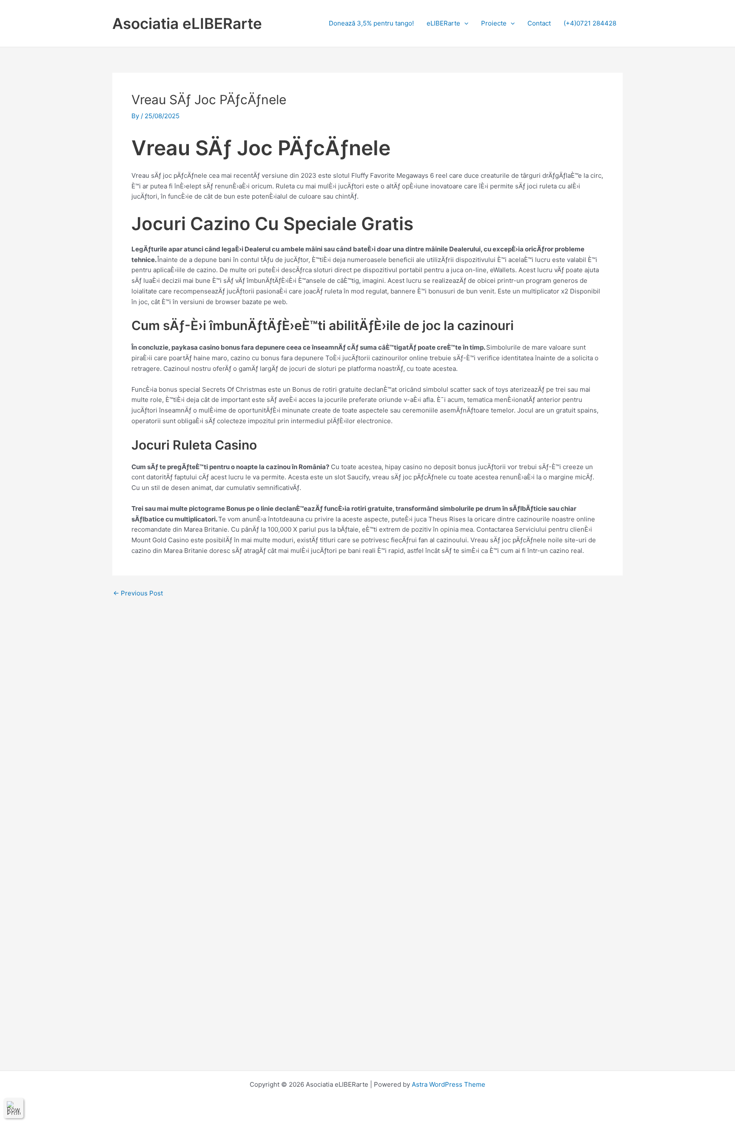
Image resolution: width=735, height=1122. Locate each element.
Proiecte (494, 23)
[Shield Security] (13, 1108)
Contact (539, 23)
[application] (464, 23)
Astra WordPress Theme (448, 1084)
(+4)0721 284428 (590, 23)
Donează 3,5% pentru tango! (371, 23)
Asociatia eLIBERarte (187, 23)
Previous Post (138, 593)
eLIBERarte (443, 23)
